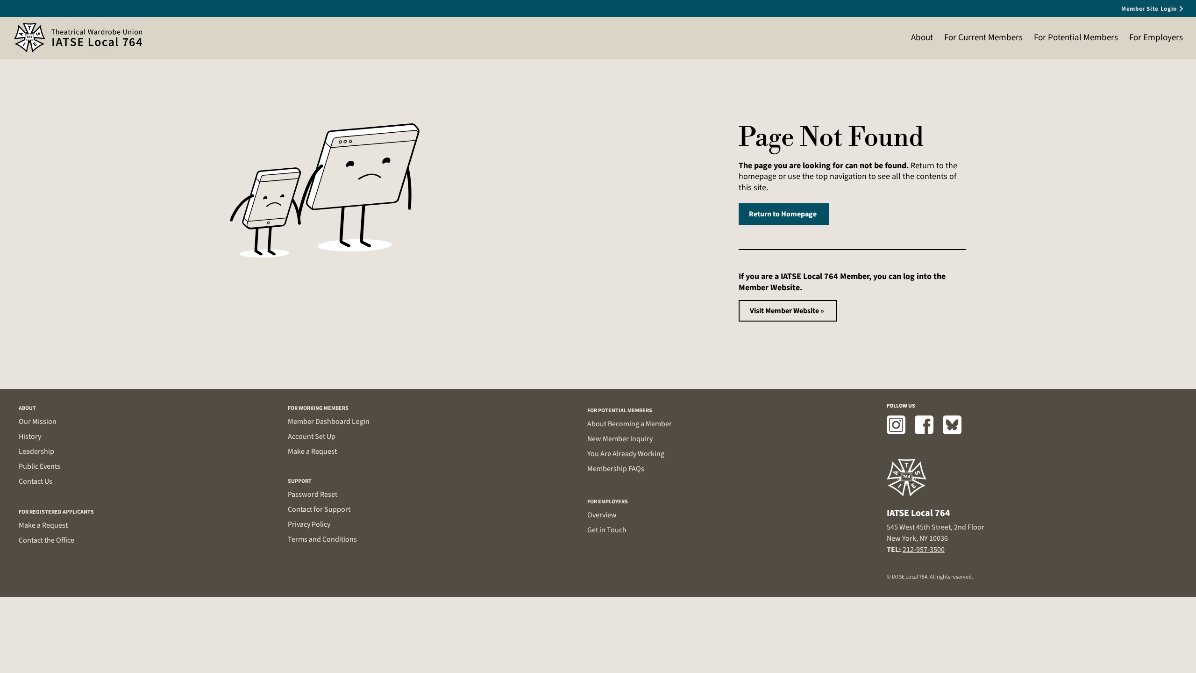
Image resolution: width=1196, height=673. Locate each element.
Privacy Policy (309, 524)
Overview (602, 515)
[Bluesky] (952, 424)
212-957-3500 (924, 549)
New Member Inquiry (620, 439)
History (30, 436)
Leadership (36, 451)
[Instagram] (896, 424)
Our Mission (38, 421)
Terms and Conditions (322, 539)
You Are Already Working (625, 454)
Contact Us (35, 481)
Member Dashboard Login (329, 421)
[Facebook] (924, 424)
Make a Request (43, 525)
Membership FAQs (615, 469)
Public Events (39, 466)
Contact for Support (319, 509)
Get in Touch (606, 530)
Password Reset (312, 494)
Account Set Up (311, 436)
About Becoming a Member (629, 424)
